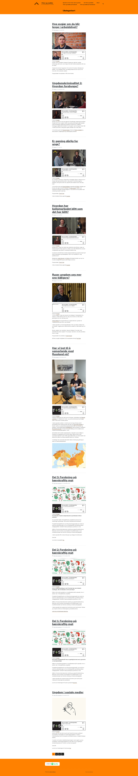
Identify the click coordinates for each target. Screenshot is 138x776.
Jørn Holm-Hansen (78, 424)
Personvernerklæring (89, 771)
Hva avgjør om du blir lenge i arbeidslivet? (66, 25)
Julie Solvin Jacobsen (58, 483)
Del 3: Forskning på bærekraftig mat (64, 479)
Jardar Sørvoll (61, 258)
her (70, 748)
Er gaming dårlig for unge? (65, 142)
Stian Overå (73, 188)
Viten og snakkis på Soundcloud (87, 4)
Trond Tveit (61, 193)
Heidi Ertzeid (69, 335)
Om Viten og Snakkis (88, 2)
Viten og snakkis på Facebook (70, 4)
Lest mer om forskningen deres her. (60, 611)
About (98, 2)
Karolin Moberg (66, 186)
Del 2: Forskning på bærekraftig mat (64, 551)
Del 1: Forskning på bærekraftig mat (64, 622)
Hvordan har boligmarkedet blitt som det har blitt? (67, 208)
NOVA (77, 186)
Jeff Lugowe (56, 357)
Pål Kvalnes (56, 30)
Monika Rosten (66, 130)
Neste (62, 754)
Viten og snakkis (47, 3)
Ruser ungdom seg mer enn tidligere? (66, 276)
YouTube (79, 338)
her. (63, 540)
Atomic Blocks (53, 771)
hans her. (75, 682)
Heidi (55, 89)
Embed (57, 61)
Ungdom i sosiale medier (68, 692)
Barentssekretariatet (56, 428)
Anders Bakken (55, 320)
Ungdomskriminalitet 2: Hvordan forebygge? (67, 84)
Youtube (68, 196)
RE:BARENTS (69, 427)
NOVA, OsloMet (78, 130)
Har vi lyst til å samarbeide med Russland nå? (63, 351)
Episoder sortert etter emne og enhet (71, 2)
